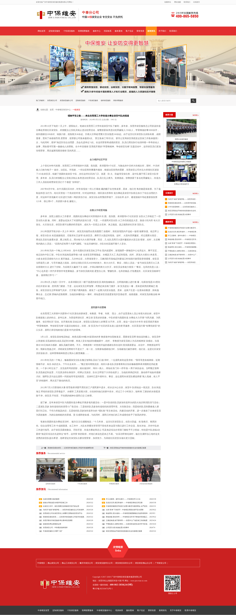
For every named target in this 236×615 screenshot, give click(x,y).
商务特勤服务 (118, 100)
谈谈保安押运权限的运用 (52, 524)
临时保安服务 (106, 100)
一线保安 (76, 110)
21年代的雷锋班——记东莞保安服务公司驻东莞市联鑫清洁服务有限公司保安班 (183, 207)
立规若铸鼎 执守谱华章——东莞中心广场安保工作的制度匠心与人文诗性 (183, 255)
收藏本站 (167, 2)
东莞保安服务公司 (66, 100)
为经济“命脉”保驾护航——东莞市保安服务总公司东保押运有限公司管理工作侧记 (183, 199)
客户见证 (129, 31)
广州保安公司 (160, 563)
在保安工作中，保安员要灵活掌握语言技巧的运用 (61, 506)
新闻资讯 (151, 31)
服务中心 (97, 31)
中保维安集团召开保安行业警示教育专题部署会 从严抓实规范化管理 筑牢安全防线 (183, 228)
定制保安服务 (54, 31)
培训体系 (107, 31)
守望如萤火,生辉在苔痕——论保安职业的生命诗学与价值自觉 (183, 251)
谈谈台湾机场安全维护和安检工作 (55, 503)
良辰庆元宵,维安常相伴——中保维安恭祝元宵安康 (183, 232)
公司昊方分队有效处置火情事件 (179, 214)
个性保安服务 (69, 31)
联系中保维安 (190, 610)
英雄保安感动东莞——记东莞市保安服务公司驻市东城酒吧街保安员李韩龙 (183, 203)
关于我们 (162, 31)
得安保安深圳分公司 (123, 563)
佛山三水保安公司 (69, 563)
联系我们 (187, 2)
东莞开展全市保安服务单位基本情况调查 (58, 520)
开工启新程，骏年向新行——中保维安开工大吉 (183, 236)
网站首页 (41, 31)
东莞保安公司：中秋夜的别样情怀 (55, 527)
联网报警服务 (84, 31)
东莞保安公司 (52, 100)
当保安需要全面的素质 (51, 499)
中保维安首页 (43, 610)
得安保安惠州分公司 (104, 563)
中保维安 (41, 563)
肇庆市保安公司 (86, 563)
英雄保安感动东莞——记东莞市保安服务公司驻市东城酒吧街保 (71, 448)
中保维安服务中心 (104, 610)
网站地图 (177, 2)
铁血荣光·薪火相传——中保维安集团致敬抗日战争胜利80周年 (183, 247)
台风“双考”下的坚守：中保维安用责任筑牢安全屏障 (183, 243)
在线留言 (196, 2)
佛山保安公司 (53, 563)
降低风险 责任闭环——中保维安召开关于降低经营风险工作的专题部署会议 (183, 239)
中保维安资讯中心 (63, 110)
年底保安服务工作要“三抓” (52, 531)
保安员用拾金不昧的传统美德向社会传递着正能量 (183, 211)
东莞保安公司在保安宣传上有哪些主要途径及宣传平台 (62, 513)
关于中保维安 (175, 610)
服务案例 (118, 31)
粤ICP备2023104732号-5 (103, 589)
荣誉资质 (140, 31)
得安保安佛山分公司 (143, 563)
